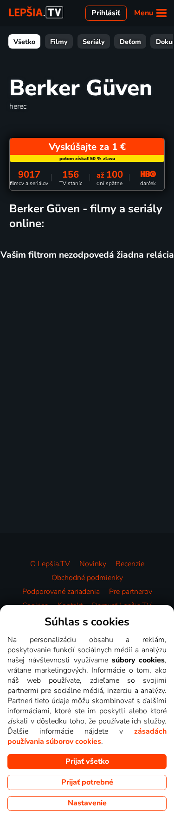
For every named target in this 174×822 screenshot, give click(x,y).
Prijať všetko (87, 761)
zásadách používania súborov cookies (87, 736)
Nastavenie (87, 803)
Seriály (94, 41)
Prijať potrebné (87, 782)
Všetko (24, 41)
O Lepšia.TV (50, 564)
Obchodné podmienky (87, 578)
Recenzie (130, 564)
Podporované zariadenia (61, 592)
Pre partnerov (130, 592)
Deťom (130, 41)
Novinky (92, 564)
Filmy (59, 41)
